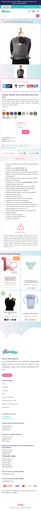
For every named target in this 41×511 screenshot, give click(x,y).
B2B (3, 394)
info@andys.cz (6, 416)
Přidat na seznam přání (11, 146)
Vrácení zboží (6, 407)
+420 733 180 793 (7, 418)
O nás (4, 384)
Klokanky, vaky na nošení (20, 20)
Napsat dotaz (6, 7)
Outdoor (7, 20)
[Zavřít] (39, 2)
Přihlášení (27, 7)
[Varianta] (4, 113)
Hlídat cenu (25, 146)
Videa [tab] (22, 153)
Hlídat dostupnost (10, 148)
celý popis (5, 107)
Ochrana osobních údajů (9, 401)
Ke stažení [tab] (34, 153)
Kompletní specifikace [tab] (9, 153)
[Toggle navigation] (38, 11)
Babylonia (9, 139)
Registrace (34, 7)
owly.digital (28, 507)
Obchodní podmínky (8, 397)
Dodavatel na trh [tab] (20, 159)
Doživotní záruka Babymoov (10, 404)
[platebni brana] (20, 486)
